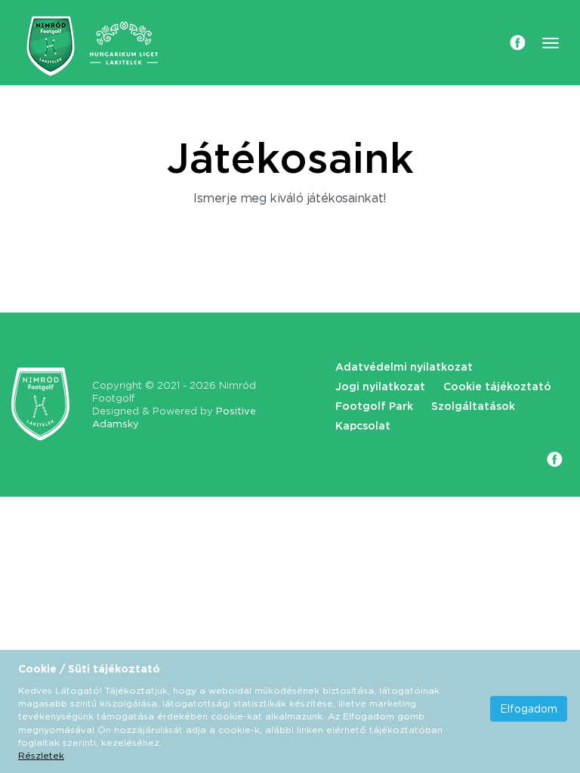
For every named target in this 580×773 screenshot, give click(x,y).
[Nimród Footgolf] (50, 46)
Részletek (41, 755)
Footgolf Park (374, 406)
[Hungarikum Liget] (124, 42)
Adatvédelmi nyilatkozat (404, 367)
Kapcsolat (362, 426)
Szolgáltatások (473, 406)
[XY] (40, 404)
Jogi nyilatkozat (380, 386)
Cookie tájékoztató (497, 386)
